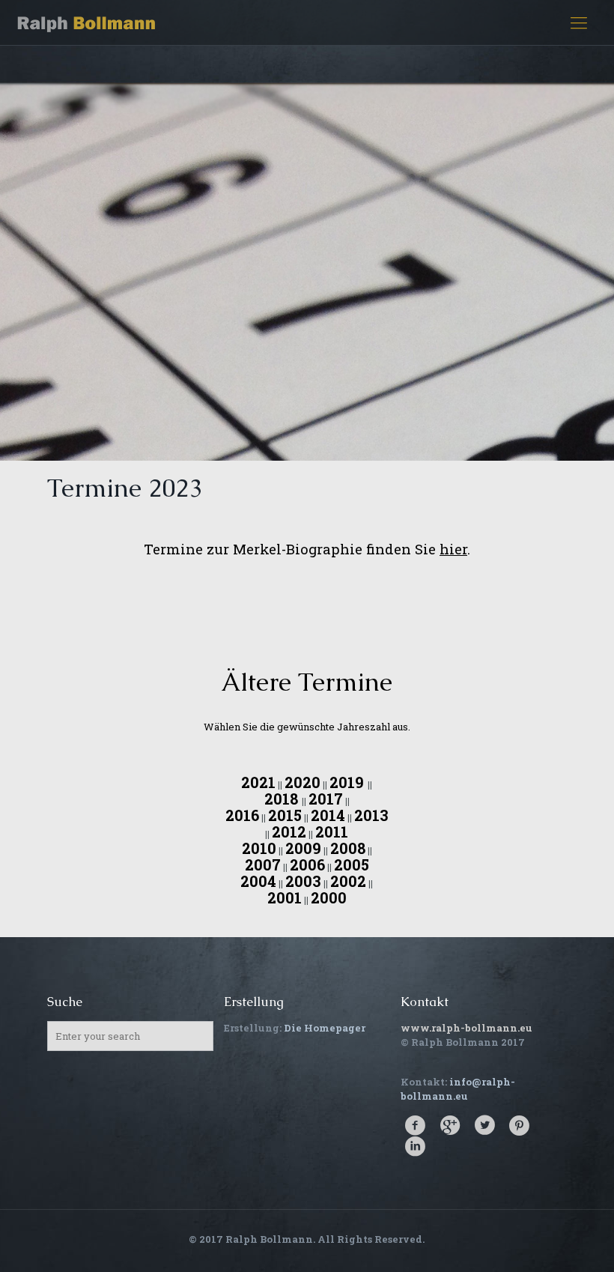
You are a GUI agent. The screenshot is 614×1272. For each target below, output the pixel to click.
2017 (325, 798)
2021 (258, 782)
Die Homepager (324, 1028)
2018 (283, 798)
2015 (285, 815)
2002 (348, 881)
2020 (302, 782)
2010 (259, 848)
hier (453, 548)
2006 (307, 864)
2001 (284, 897)
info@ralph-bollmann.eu (458, 1089)
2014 (328, 815)
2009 (303, 848)
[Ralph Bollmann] (87, 22)
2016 (242, 815)
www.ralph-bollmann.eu (466, 1028)
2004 (258, 881)
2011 (331, 831)
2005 (351, 864)
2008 (347, 848)
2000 (329, 897)
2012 (289, 831)
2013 (371, 815)
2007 (263, 864)
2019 (348, 782)
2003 (303, 881)
